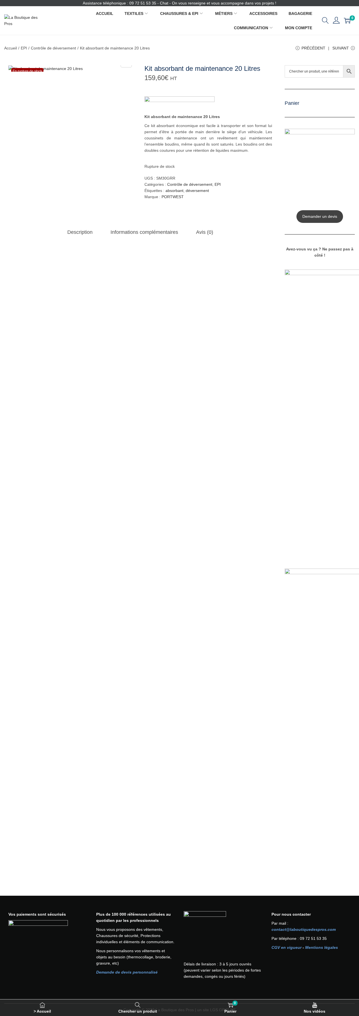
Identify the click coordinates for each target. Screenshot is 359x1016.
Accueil (10, 48)
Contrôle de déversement (53, 48)
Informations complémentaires (144, 232)
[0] (347, 20)
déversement (197, 190)
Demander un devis (319, 216)
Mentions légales (321, 947)
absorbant (174, 190)
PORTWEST (173, 196)
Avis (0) (204, 232)
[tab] (80, 232)
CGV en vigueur (286, 947)
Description (80, 232)
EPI (24, 48)
